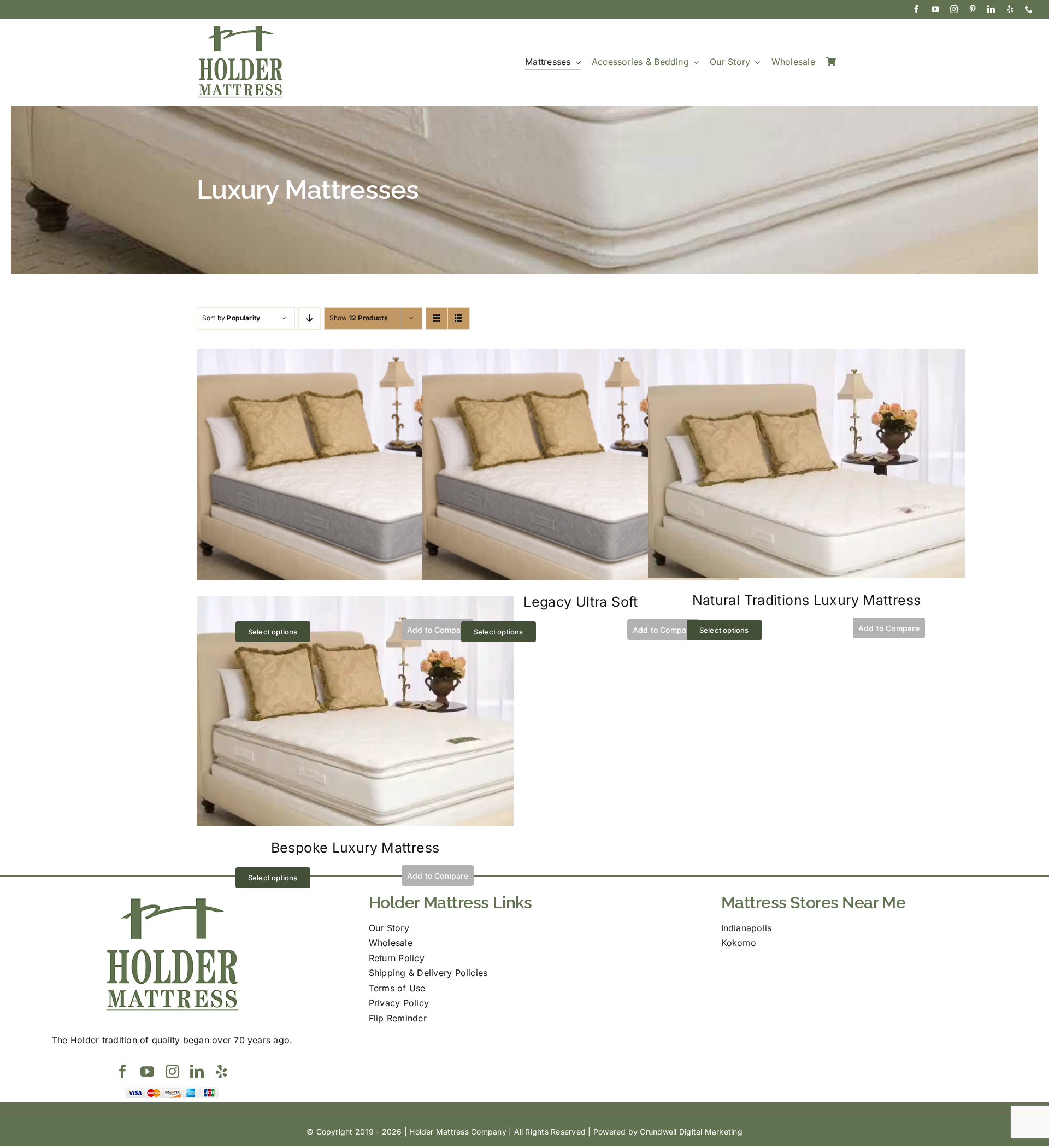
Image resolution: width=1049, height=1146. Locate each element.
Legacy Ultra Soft (580, 601)
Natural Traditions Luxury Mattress (806, 600)
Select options (273, 631)
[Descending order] (309, 318)
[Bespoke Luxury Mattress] (355, 603)
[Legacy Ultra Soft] (580, 355)
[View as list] (458, 318)
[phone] (1029, 9)
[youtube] (935, 9)
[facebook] (916, 9)
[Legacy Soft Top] (355, 355)
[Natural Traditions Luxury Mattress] (806, 355)
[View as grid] (436, 318)
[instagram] (954, 9)
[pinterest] (972, 9)
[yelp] (1010, 9)
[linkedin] (991, 9)
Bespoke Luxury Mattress (355, 847)
